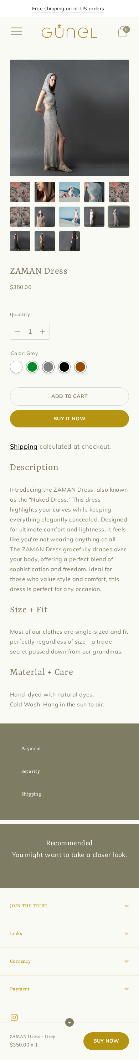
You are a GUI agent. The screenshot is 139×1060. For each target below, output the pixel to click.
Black (64, 367)
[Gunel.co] (69, 31)
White (16, 367)
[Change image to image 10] (119, 217)
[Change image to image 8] (69, 217)
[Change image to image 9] (94, 217)
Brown (80, 367)
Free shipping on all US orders (68, 8)
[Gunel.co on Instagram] (14, 1019)
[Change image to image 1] (20, 192)
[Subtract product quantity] (42, 331)
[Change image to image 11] (20, 241)
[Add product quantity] (17, 331)
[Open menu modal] (16, 31)
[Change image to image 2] (45, 192)
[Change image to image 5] (119, 192)
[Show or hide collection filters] (69, 1022)
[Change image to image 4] (94, 192)
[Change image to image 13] (69, 241)
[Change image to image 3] (69, 192)
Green (32, 367)
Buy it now (69, 418)
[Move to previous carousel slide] (10, 882)
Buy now (106, 1041)
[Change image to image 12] (45, 241)
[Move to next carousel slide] (129, 882)
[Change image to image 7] (45, 217)
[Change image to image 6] (20, 217)
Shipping (24, 446)
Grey (48, 367)
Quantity (20, 314)
